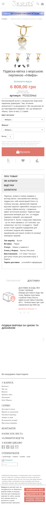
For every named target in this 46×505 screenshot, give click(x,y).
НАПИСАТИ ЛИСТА (12, 433)
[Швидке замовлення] (9, 160)
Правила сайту (7, 394)
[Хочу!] (23, 160)
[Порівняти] (37, 160)
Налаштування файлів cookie (34, 499)
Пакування (13, 280)
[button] (18, 57)
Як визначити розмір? (10, 420)
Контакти (5, 386)
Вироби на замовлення (10, 412)
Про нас (5, 389)
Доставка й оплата (8, 409)
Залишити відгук (23, 81)
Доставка (33, 280)
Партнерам (6, 397)
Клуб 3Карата (7, 400)
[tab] (23, 176)
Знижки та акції (7, 417)
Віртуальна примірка (9, 423)
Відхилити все (34, 493)
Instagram (9, 460)
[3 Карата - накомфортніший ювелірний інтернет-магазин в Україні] (23, 4)
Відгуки (4, 392)
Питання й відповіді (9, 415)
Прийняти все (34, 489)
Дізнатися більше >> (28, 309)
